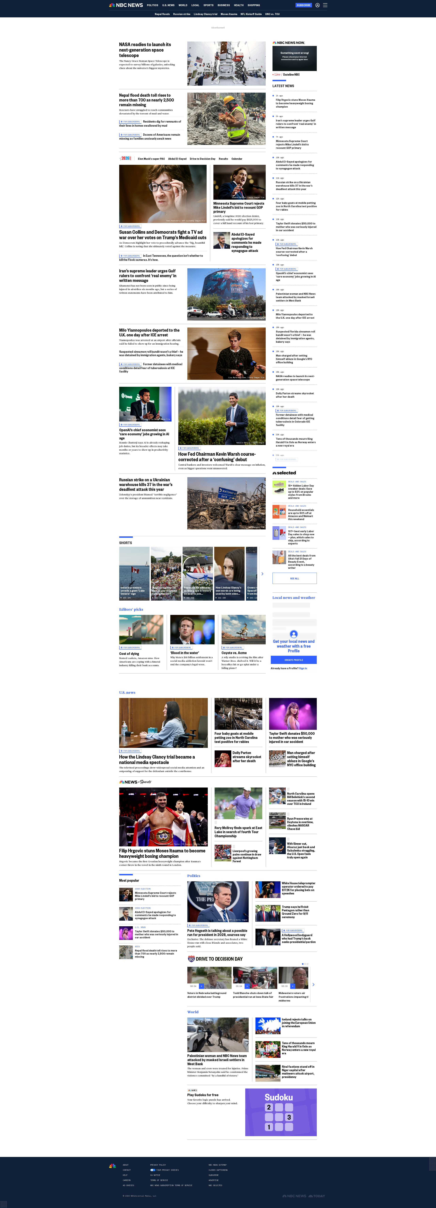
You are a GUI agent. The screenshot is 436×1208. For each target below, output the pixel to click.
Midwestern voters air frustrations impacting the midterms (295, 996)
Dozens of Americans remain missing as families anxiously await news (149, 136)
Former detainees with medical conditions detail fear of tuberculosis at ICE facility (150, 367)
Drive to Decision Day (202, 158)
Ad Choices (128, 1185)
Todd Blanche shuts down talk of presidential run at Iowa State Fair (253, 994)
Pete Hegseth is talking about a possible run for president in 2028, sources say (217, 932)
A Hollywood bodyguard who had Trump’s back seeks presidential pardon (299, 938)
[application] (226, 64)
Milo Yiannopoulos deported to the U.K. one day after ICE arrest (149, 332)
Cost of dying (129, 653)
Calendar (236, 158)
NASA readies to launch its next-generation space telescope (145, 49)
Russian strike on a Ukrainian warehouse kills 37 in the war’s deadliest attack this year (145, 484)
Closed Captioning (218, 1170)
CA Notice (155, 1175)
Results (223, 158)
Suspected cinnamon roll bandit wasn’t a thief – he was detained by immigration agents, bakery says (151, 353)
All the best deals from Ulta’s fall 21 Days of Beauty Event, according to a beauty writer (301, 561)
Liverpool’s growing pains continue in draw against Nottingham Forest (247, 856)
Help (125, 1175)
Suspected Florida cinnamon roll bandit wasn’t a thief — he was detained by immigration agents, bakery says (295, 336)
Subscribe (214, 1175)
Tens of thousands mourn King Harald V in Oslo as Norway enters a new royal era (296, 442)
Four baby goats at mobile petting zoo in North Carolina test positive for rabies (296, 206)
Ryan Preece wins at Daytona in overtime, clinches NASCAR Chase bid (300, 823)
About (125, 1165)
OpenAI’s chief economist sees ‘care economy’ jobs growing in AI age (144, 433)
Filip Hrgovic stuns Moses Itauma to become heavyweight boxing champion (295, 103)
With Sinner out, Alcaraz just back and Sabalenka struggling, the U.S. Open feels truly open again (301, 850)
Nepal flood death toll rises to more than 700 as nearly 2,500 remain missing (146, 99)
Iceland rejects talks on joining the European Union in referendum (299, 1022)
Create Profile (294, 659)
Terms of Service (159, 1180)
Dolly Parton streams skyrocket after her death (295, 394)
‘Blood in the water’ (184, 652)
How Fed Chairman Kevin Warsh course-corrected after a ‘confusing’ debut (217, 456)
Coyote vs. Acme (234, 652)
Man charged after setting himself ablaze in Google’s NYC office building (294, 359)
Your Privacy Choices (167, 1170)
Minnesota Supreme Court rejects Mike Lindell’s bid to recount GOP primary (238, 207)
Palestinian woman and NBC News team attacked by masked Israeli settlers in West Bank (296, 297)
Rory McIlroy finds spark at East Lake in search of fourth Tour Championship (238, 831)
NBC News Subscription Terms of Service (171, 1185)
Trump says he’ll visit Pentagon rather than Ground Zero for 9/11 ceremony (295, 912)
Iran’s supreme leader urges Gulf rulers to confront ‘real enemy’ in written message (147, 275)
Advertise (214, 1180)
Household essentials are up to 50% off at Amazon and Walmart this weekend (301, 514)
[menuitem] (152, 5)
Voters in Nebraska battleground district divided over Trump (206, 994)
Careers (127, 1180)
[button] (195, 5)
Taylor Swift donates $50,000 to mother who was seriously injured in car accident (296, 226)
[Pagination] (302, 964)
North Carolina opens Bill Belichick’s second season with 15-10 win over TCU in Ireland (301, 798)
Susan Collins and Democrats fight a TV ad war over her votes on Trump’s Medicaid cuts (162, 234)
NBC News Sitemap (217, 1165)
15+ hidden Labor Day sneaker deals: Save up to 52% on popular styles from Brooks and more (301, 491)
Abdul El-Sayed (177, 158)
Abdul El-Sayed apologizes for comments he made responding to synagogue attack (246, 242)
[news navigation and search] (325, 5)
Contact (127, 1170)
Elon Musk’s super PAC (151, 158)
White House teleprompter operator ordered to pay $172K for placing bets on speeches (298, 888)
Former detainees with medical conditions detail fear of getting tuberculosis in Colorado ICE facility (295, 420)
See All (294, 578)
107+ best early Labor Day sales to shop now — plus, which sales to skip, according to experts (301, 537)
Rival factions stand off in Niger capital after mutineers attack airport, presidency (298, 1071)
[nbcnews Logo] (112, 1166)
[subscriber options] (317, 5)
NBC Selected (215, 1185)
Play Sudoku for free (203, 1094)
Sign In (303, 668)
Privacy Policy (158, 1165)
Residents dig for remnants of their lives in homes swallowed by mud (150, 123)
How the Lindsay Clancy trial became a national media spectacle (157, 759)
